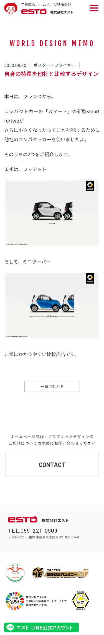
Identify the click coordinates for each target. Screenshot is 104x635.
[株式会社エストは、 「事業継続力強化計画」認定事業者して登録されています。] (80, 600)
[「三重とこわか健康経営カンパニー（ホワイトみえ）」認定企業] (60, 573)
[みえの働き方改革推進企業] (15, 573)
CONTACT (52, 464)
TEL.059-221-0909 (32, 530)
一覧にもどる (52, 386)
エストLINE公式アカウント (41, 627)
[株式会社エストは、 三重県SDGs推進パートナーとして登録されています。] (36, 600)
